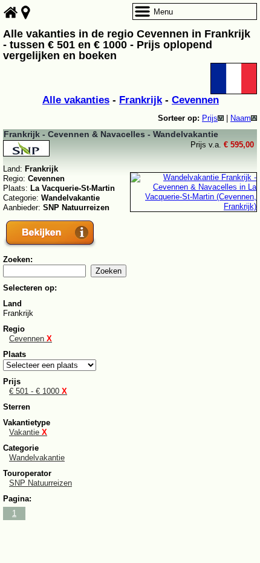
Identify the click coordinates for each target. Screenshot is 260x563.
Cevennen (195, 100)
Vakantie (28, 432)
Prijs (210, 118)
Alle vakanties (75, 100)
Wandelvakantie (37, 457)
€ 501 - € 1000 (38, 391)
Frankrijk (140, 100)
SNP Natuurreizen (40, 482)
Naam (240, 118)
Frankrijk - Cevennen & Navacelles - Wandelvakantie (111, 134)
